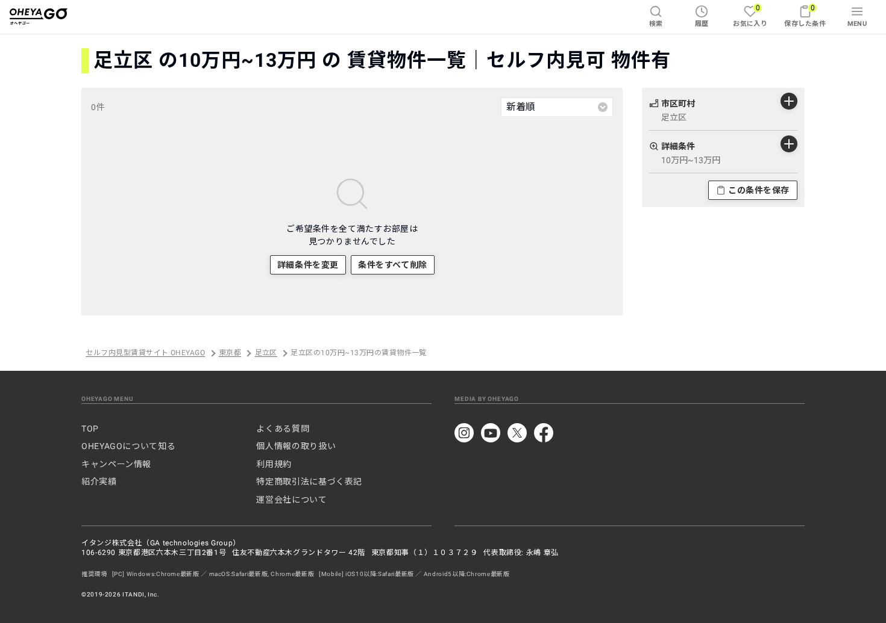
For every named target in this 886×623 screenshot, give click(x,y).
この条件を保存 (759, 190)
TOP (90, 428)
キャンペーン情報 (116, 464)
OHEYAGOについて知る (128, 446)
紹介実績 (99, 481)
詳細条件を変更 (308, 265)
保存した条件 (805, 15)
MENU (857, 24)
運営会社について (291, 499)
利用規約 (274, 464)
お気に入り (750, 15)
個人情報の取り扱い (296, 446)
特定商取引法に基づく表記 (309, 481)
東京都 (230, 353)
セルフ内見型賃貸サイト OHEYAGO (145, 353)
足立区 (266, 353)
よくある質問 (282, 428)
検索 (656, 24)
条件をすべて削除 (392, 265)
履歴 (702, 24)
